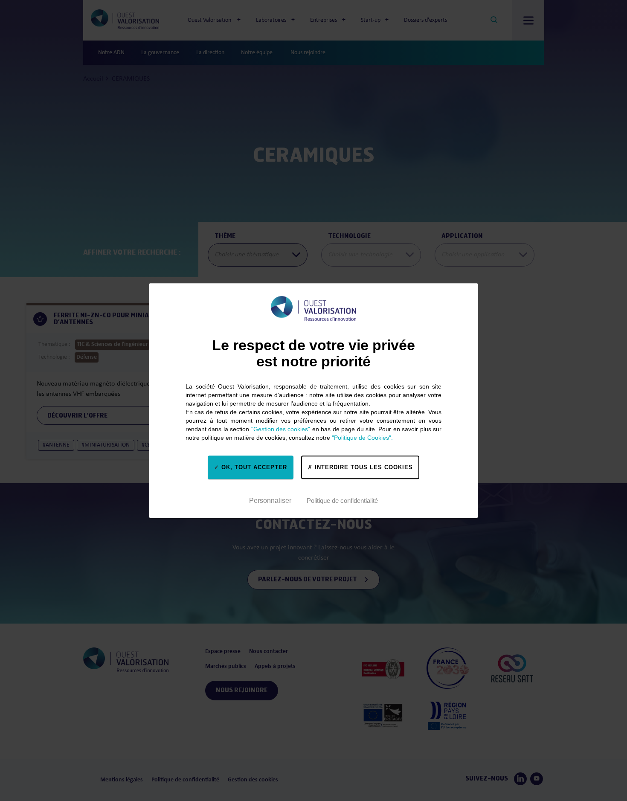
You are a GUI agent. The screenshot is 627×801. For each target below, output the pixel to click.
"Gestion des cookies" (281, 429)
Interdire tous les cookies (363, 467)
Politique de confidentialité (342, 500)
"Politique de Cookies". (362, 437)
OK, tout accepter (253, 467)
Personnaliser (270, 500)
